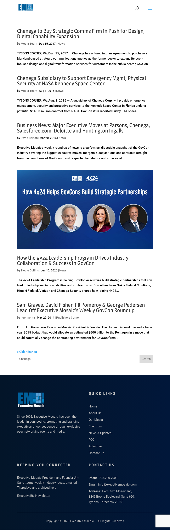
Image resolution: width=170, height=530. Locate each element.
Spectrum (95, 426)
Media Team (29, 43)
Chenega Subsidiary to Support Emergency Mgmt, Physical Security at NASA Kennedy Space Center (81, 81)
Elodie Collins (30, 270)
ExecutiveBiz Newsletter (33, 496)
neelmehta (28, 317)
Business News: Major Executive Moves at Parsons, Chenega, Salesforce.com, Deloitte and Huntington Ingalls (83, 128)
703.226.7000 (108, 478)
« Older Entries (27, 352)
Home (93, 406)
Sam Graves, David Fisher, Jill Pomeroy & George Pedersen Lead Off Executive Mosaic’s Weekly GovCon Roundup (81, 307)
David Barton (29, 138)
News (61, 43)
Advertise (95, 446)
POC (92, 440)
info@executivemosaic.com (117, 484)
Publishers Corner (68, 317)
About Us (95, 413)
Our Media (96, 420)
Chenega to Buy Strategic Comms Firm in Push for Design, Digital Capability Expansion (81, 33)
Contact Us (96, 453)
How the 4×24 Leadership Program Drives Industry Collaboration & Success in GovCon (72, 260)
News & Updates (100, 433)
